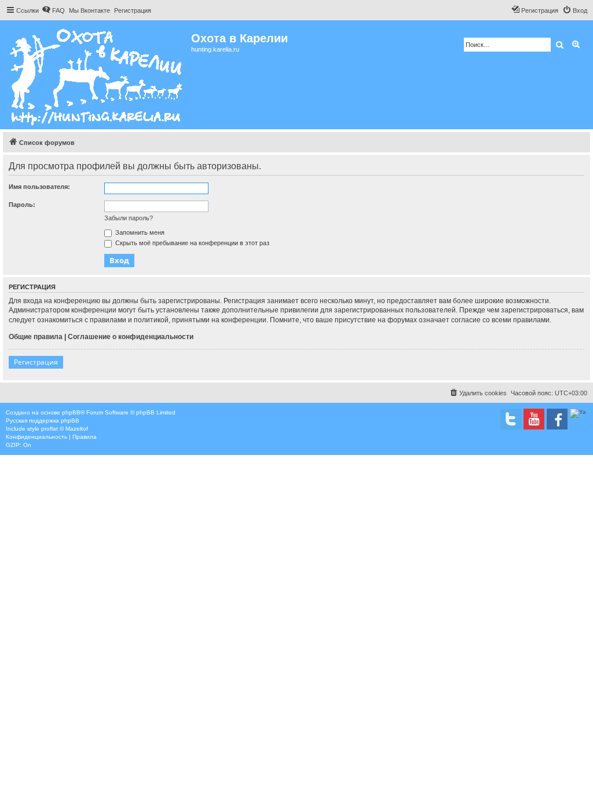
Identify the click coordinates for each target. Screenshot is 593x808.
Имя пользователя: (39, 186)
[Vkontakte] (510, 419)
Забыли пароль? (128, 217)
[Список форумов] (97, 74)
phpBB (71, 412)
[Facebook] (557, 419)
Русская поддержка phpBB (42, 420)
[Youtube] (534, 419)
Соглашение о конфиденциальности (130, 337)
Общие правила (36, 337)
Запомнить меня (139, 232)
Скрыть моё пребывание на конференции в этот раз (191, 242)
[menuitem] (53, 10)
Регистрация (36, 362)
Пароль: (22, 204)
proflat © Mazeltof (64, 428)
